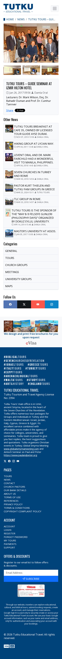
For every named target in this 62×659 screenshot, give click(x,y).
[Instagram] (13, 461)
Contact (9, 483)
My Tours (10, 540)
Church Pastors (14, 486)
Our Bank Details (15, 490)
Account (9, 526)
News (21, 19)
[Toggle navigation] (55, 8)
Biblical (16, 357)
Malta (14, 380)
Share (9, 110)
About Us (10, 493)
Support (9, 547)
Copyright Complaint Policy (22, 511)
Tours (8, 476)
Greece (38, 364)
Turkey (36, 368)
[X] (5, 461)
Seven (25, 361)
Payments (10, 544)
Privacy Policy (13, 504)
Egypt (14, 372)
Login (7, 529)
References (11, 500)
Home (10, 19)
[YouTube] (18, 461)
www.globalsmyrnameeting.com (21, 448)
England (40, 384)
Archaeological (22, 376)
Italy (13, 368)
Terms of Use (12, 497)
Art (15, 384)
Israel (15, 364)
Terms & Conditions (17, 507)
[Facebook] (9, 461)
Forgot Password (16, 536)
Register (9, 533)
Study (36, 380)
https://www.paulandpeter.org (20, 455)
